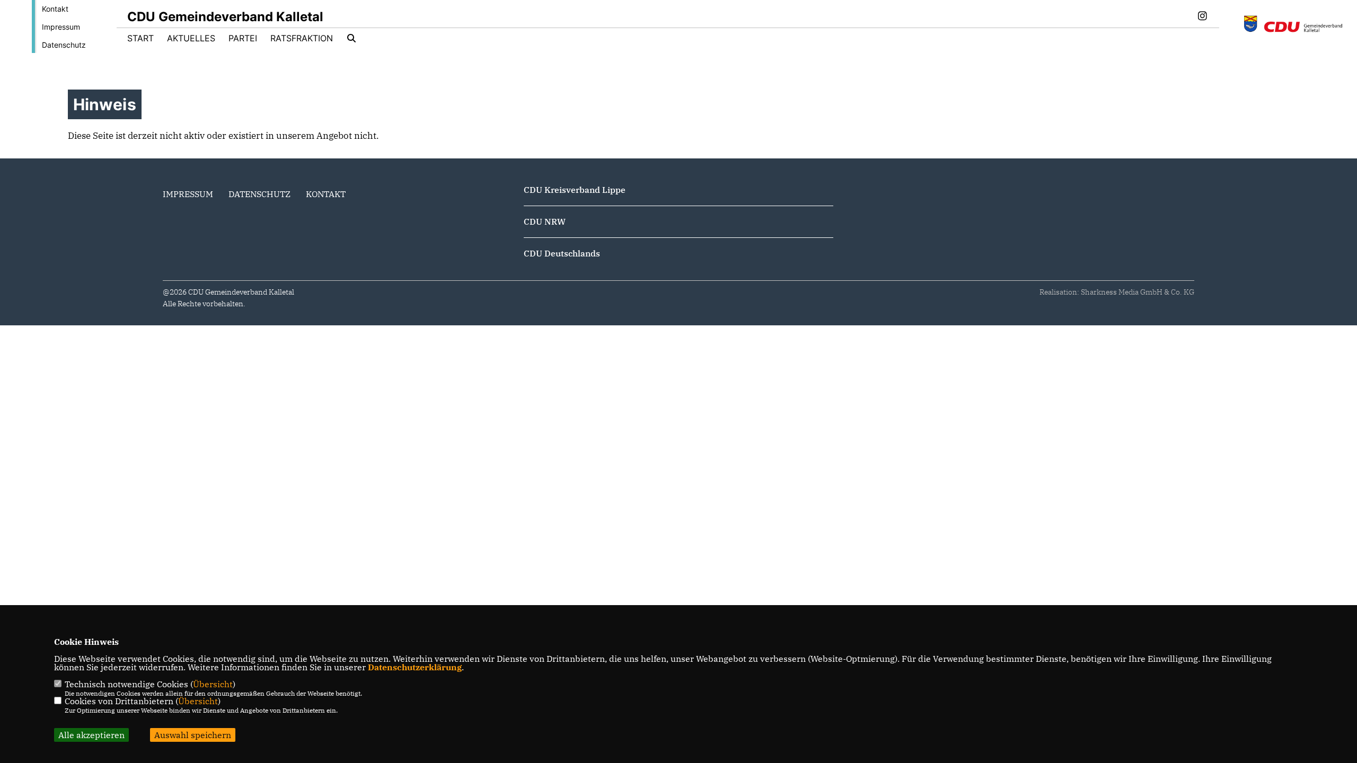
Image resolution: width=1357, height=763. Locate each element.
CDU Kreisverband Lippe (574, 189)
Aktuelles (191, 38)
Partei (242, 38)
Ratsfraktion (301, 38)
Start (140, 38)
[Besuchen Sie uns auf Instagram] (1202, 17)
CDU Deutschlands (562, 253)
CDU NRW (545, 221)
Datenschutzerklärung (415, 667)
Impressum (61, 26)
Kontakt (55, 8)
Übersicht (213, 684)
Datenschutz (64, 44)
